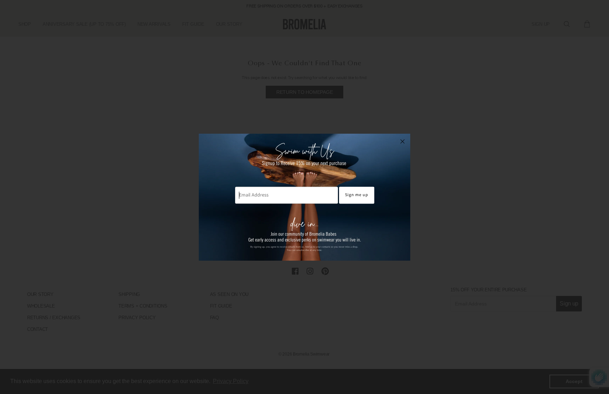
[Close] (402, 141)
